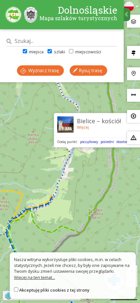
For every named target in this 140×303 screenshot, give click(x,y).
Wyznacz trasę (43, 70)
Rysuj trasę (89, 70)
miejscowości (87, 52)
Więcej (83, 127)
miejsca (36, 52)
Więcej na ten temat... (34, 277)
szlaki (59, 52)
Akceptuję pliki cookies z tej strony (54, 290)
